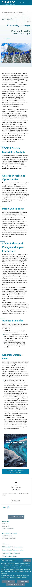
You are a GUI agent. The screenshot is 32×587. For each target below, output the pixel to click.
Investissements (8, 529)
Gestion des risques (9, 538)
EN (23, 2)
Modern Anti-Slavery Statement (11, 553)
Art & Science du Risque (9, 533)
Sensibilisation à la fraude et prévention (13, 550)
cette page (24, 577)
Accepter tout (8, 581)
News (11, 12)
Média (7, 12)
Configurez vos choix (15, 584)
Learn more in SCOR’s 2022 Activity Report (15, 471)
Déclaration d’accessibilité (9, 556)
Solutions (5, 521)
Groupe (29, 21)
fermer (27, 560)
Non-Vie (5, 524)
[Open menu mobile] (29, 2)
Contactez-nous (17, 517)
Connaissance (7, 535)
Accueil (3, 12)
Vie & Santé (6, 526)
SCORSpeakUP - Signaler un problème (12, 547)
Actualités (7, 19)
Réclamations (5, 544)
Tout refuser (23, 581)
